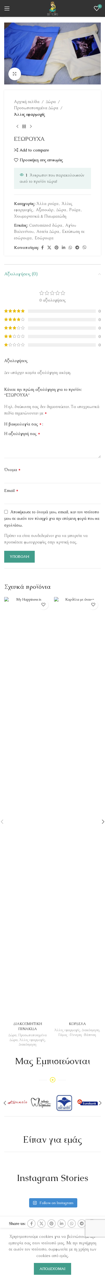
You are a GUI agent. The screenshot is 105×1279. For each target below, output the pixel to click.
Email (11, 490)
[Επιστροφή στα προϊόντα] (24, 126)
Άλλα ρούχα (47, 203)
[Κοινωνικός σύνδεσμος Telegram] (77, 247)
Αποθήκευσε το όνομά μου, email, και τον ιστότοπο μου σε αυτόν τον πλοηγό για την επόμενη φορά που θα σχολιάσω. (51, 518)
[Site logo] (52, 7)
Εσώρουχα (44, 237)
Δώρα (51, 101)
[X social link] (49, 247)
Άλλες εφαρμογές (29, 114)
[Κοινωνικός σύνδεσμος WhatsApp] (70, 247)
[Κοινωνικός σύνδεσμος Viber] (84, 247)
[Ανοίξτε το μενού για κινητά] (7, 8)
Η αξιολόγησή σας (22, 433)
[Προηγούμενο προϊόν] (17, 126)
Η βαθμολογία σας (23, 424)
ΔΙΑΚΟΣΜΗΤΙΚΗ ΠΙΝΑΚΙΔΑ (27, 1026)
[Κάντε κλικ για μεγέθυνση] (14, 74)
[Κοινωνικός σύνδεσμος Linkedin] (63, 247)
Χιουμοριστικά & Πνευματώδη (40, 216)
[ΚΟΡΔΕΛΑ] (77, 808)
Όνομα (12, 470)
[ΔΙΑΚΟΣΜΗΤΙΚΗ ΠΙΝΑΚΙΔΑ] (27, 808)
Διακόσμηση (27, 1044)
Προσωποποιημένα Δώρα (36, 107)
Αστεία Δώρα (47, 231)
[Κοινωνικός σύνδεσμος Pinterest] (56, 247)
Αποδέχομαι (52, 1268)
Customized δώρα (45, 225)
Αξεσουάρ (44, 209)
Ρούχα (74, 209)
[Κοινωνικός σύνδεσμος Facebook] (42, 247)
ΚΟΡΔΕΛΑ (77, 1023)
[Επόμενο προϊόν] (30, 126)
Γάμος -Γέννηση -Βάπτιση (77, 1035)
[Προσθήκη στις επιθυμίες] (43, 605)
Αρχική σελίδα (26, 101)
